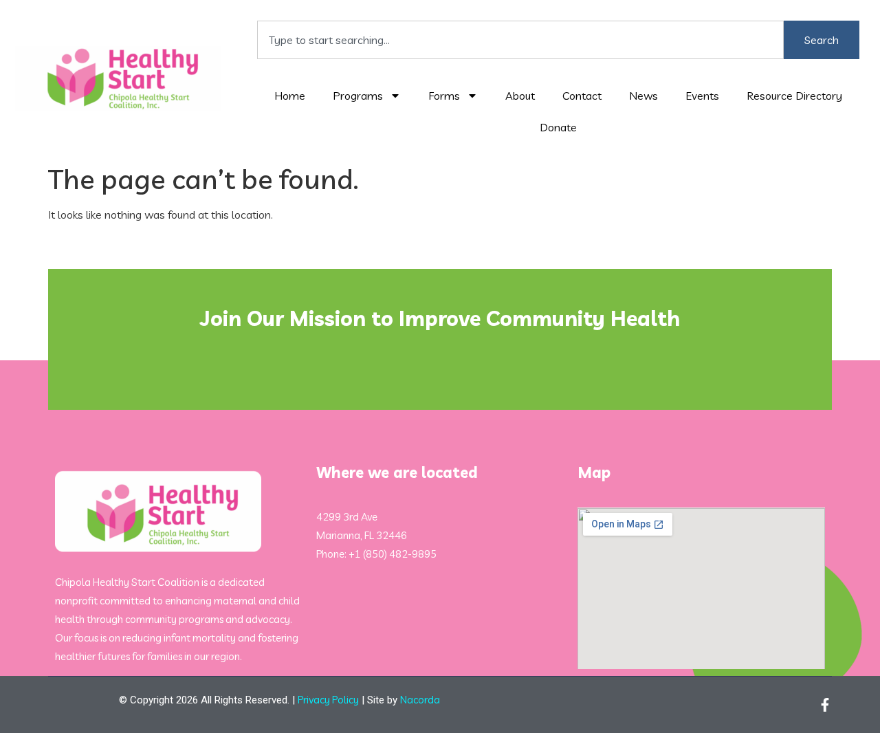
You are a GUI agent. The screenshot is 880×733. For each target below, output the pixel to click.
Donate (558, 127)
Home (289, 95)
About (520, 95)
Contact (582, 95)
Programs (358, 95)
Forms (444, 95)
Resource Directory (794, 95)
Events (702, 95)
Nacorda (420, 699)
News (643, 95)
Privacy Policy (328, 699)
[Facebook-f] (825, 705)
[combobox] (520, 40)
